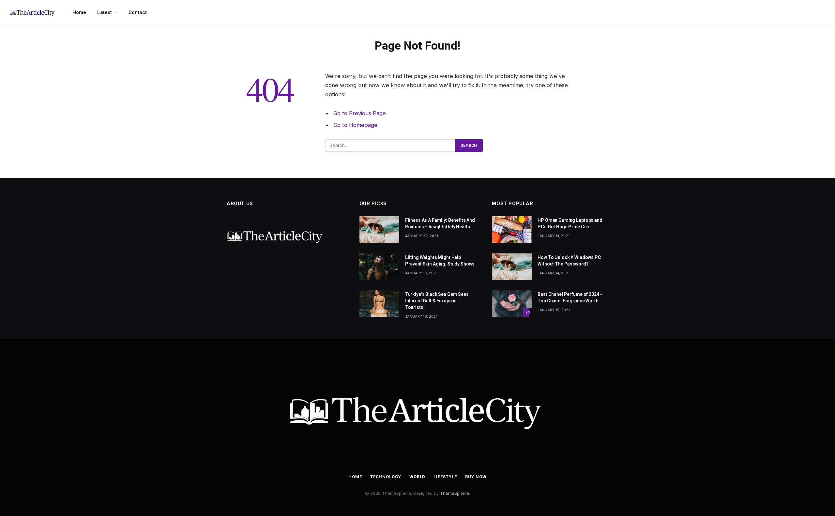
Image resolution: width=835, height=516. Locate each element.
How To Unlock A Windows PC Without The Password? (569, 260)
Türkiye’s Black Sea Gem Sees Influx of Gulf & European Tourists (437, 301)
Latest (104, 12)
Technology (385, 476)
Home (79, 12)
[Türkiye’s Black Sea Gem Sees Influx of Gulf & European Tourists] (379, 303)
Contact (138, 12)
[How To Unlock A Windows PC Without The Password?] (512, 266)
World (417, 476)
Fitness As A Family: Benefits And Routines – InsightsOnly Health (440, 223)
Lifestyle (445, 476)
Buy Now (476, 476)
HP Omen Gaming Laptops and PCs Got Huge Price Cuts (570, 223)
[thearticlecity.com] (32, 12)
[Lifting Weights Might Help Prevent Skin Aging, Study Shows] (379, 266)
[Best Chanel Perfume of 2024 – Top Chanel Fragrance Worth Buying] (512, 303)
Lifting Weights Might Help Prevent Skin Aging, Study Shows (440, 260)
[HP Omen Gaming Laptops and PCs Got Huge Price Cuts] (512, 229)
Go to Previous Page (359, 113)
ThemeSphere (454, 493)
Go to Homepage (355, 125)
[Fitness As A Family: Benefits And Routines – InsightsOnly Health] (379, 229)
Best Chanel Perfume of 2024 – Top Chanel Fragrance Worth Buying (570, 298)
